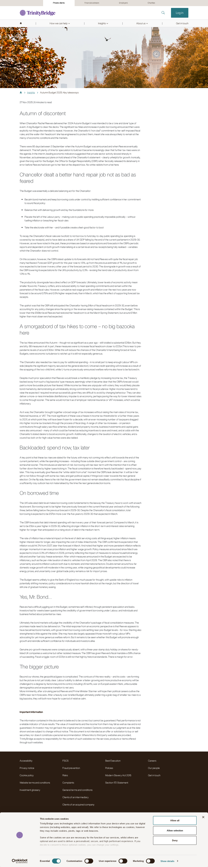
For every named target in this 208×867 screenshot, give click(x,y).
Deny (175, 840)
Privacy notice (27, 768)
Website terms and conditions (35, 782)
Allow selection (175, 830)
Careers (152, 760)
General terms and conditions (77, 790)
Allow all (174, 820)
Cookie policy (27, 775)
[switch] (89, 860)
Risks (65, 775)
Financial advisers (92, 2)
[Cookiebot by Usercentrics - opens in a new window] (19, 861)
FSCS (65, 760)
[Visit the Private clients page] (37, 13)
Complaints (68, 782)
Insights (31, 92)
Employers (123, 2)
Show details (167, 861)
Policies (109, 768)
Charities (151, 2)
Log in (179, 13)
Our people (154, 768)
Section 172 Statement (116, 782)
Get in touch (154, 775)
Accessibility (26, 760)
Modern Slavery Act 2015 (118, 775)
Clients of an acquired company (78, 804)
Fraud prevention (71, 768)
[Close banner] (203, 817)
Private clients (59, 2)
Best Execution (112, 760)
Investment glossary (30, 790)
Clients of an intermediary (75, 797)
